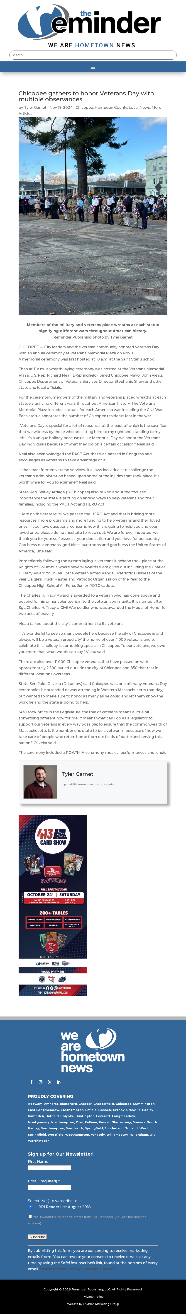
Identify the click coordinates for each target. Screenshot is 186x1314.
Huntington (85, 1116)
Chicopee (84, 107)
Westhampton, (77, 1134)
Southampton (52, 1128)
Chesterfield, (104, 1104)
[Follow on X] (49, 1082)
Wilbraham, (139, 1134)
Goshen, (105, 1110)
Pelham (91, 1122)
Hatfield (52, 1116)
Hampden (36, 1116)
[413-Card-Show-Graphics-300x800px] (53, 995)
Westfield (56, 1134)
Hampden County (111, 107)
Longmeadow (123, 1116)
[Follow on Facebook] (31, 1082)
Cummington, (144, 1104)
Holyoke (67, 1116)
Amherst (51, 1104)
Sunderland (114, 1128)
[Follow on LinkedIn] (58, 1082)
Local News (139, 107)
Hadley (147, 1110)
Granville (133, 1110)
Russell (104, 1122)
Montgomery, (39, 1122)
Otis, (80, 1122)
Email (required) (44, 1181)
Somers (139, 1122)
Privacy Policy (93, 1296)
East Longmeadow (43, 1110)
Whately (98, 1134)
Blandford (68, 1104)
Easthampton (72, 1110)
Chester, (85, 1104)
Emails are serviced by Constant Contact (77, 1269)
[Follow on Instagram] (40, 1082)
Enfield (91, 1110)
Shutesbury (121, 1122)
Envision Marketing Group (101, 1304)
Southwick (74, 1128)
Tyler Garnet (35, 107)
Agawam (35, 1104)
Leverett (103, 1116)
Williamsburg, (117, 1134)
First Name (38, 1161)
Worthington (38, 1140)
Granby (119, 1110)
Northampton (62, 1122)
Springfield (94, 1128)
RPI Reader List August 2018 (64, 1207)
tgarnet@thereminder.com (81, 784)
